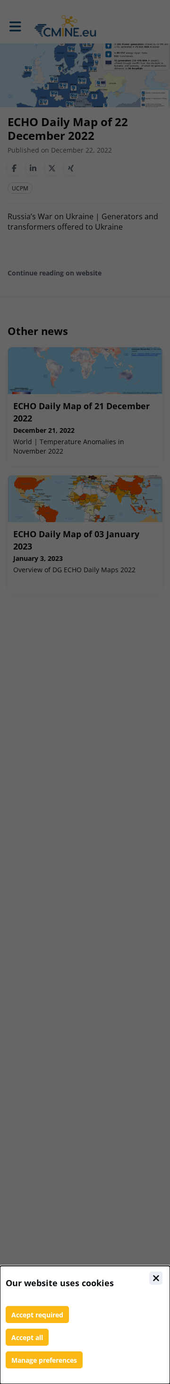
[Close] (155, 1278)
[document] (85, 1325)
